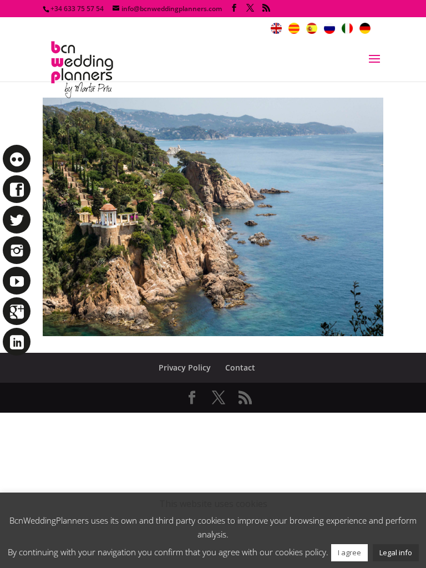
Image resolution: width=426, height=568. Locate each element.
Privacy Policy (185, 367)
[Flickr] (17, 159)
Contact (240, 367)
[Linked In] (17, 342)
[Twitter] (17, 220)
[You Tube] (17, 281)
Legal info (395, 552)
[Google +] (17, 311)
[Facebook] (17, 189)
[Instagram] (17, 250)
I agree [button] (349, 552)
